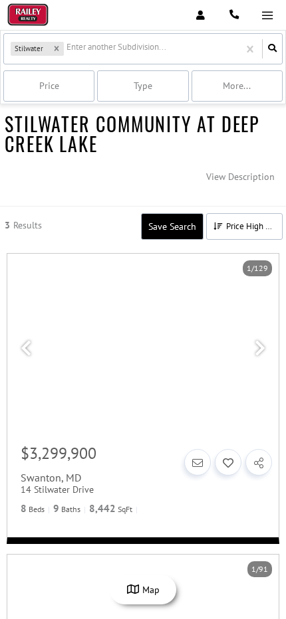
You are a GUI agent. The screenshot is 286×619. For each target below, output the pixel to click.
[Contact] (197, 462)
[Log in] (200, 15)
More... (237, 86)
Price (49, 86)
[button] (56, 49)
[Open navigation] (267, 16)
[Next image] (260, 348)
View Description (240, 177)
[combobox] (68, 48)
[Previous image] (26, 348)
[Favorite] (228, 462)
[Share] (258, 462)
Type (143, 86)
